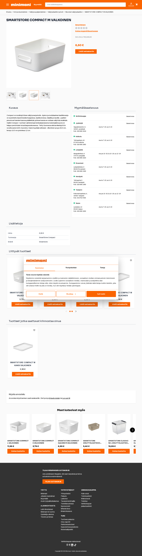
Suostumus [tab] (39, 268)
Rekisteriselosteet (68, 524)
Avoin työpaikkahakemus (50, 501)
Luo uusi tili (66, 398)
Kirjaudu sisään (54, 398)
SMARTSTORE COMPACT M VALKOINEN (99, 12)
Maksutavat (85, 499)
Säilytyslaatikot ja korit (55, 12)
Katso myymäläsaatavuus (86, 31)
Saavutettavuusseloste (69, 527)
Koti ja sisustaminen (20, 12)
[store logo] (21, 4)
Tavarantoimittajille (68, 501)
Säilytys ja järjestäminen (37, 12)
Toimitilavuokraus (67, 504)
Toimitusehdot (86, 496)
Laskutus (64, 499)
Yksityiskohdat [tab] (70, 267)
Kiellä (41, 294)
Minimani (44, 493)
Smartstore (80, 25)
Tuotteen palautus (68, 519)
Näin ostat (85, 493)
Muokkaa (69, 294)
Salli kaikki (101, 294)
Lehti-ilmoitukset (47, 509)
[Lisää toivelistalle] (131, 260)
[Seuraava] (76, 311)
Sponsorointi (65, 506)
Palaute (64, 496)
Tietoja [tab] (102, 267)
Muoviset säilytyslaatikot (74, 12)
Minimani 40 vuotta (48, 512)
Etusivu (8, 12)
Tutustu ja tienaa (47, 517)
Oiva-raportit (65, 522)
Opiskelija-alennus (47, 514)
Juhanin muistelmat (48, 496)
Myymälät (44, 499)
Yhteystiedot (66, 493)
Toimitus (84, 501)
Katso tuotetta (18, 451)
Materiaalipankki (67, 529)
